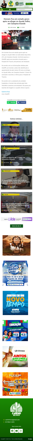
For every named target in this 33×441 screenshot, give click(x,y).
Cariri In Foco (6, 92)
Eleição (6, 148)
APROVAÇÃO (7, 171)
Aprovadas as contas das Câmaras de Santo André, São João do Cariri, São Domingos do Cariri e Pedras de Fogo (15, 205)
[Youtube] (29, 4)
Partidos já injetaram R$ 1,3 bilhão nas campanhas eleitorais (13, 158)
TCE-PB (6, 194)
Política (6, 124)
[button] (9, 9)
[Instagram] (31, 4)
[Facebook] (27, 4)
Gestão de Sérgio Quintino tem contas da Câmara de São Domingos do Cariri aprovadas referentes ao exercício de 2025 (16, 182)
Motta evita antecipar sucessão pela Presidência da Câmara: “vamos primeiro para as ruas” (16, 134)
